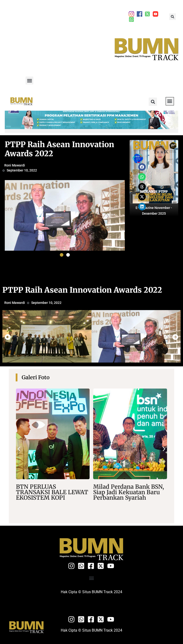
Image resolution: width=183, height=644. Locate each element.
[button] (172, 16)
